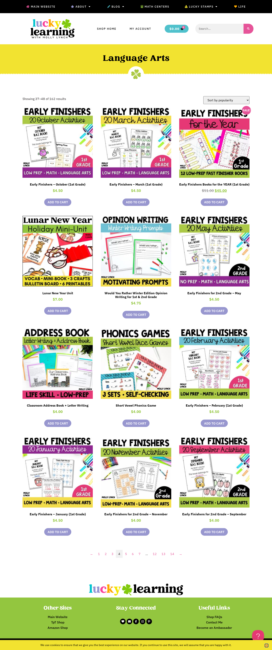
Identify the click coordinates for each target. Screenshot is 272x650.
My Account (140, 29)
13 (163, 554)
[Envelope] (129, 621)
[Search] (248, 29)
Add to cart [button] (58, 202)
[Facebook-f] (136, 621)
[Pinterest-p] (149, 621)
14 (172, 554)
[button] (266, 645)
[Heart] (123, 621)
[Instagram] (142, 621)
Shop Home (106, 29)
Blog (116, 6)
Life (242, 6)
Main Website (43, 6)
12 (155, 554)
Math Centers (157, 6)
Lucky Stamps (201, 6)
